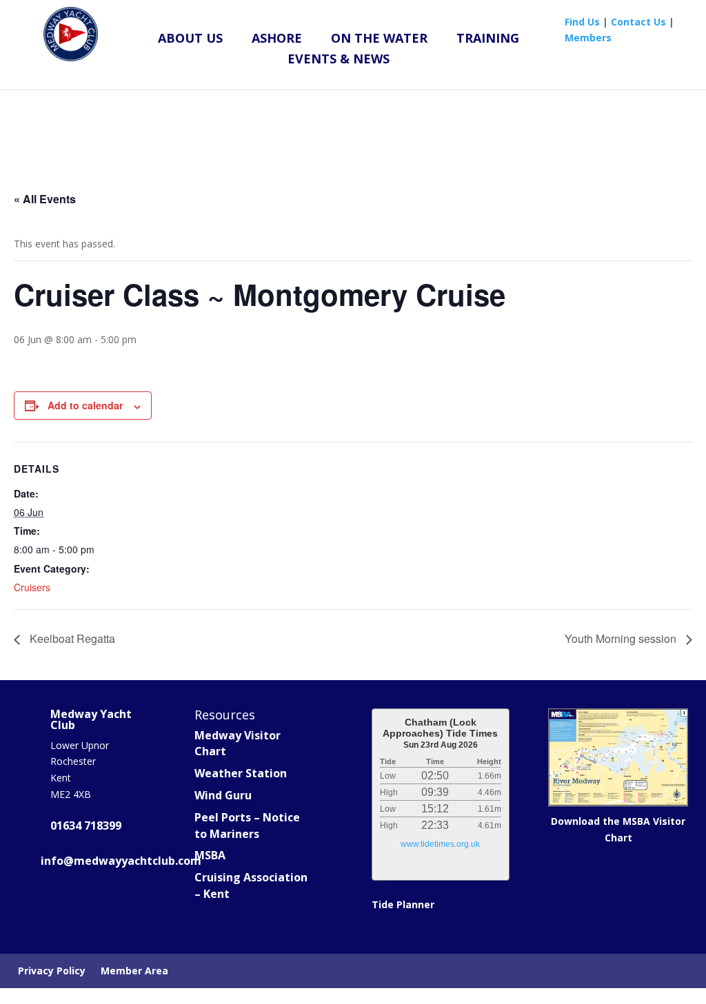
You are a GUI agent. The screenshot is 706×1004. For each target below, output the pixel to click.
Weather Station (240, 773)
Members (588, 37)
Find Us (582, 21)
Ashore (277, 39)
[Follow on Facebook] (57, 902)
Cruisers (32, 587)
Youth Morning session (622, 638)
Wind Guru (223, 795)
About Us (190, 39)
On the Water (379, 39)
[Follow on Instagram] (117, 902)
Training (487, 39)
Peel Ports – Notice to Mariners (247, 825)
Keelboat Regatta (71, 638)
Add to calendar (85, 405)
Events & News (339, 60)
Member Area (134, 971)
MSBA (209, 855)
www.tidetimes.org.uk (440, 844)
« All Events (45, 199)
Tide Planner (403, 904)
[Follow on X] (87, 902)
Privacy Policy (51, 971)
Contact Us (638, 21)
